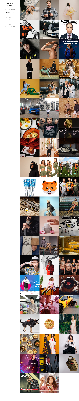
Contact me (10, 22)
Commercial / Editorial (10, 9)
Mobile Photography (10, 17)
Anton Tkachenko (10, 5)
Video (10, 19)
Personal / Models (10, 15)
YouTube (9, 24)
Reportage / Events (10, 12)
